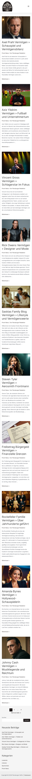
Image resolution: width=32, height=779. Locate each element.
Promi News (5, 53)
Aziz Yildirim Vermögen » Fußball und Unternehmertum (15, 113)
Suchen (4, 717)
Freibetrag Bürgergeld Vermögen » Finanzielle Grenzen (15, 450)
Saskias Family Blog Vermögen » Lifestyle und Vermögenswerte (15, 315)
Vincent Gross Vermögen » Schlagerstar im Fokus (16, 181)
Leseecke (4, 760)
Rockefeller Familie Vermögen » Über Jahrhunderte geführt (15, 520)
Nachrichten (5, 765)
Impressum (27, 775)
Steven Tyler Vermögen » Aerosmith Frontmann (15, 383)
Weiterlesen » (6, 79)
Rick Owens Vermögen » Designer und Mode (14, 744)
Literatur (4, 763)
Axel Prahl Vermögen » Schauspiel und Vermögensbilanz (16, 46)
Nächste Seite (16, 713)
